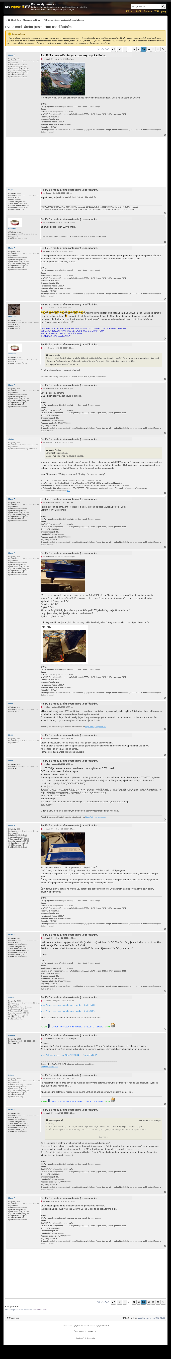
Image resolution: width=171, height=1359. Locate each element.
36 (158, 49)
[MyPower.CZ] (17, 7)
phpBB (77, 1326)
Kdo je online (12, 1306)
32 (139, 49)
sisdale (11, 439)
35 (153, 49)
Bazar (147, 11)
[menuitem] (44, 20)
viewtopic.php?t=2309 (49, 1067)
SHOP (138, 11)
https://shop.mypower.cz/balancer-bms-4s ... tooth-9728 (68, 1005)
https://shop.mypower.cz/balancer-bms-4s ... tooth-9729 (68, 1011)
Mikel (10, 704)
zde (68, 491)
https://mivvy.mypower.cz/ (95, 726)
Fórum (129, 11)
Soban (11, 997)
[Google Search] (163, 6)
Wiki (156, 11)
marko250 (12, 317)
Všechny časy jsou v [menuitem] (151, 1318)
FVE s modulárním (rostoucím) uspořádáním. (39, 27)
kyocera (11, 1035)
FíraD (10, 735)
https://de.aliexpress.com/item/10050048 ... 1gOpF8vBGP (69, 1055)
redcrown (12, 228)
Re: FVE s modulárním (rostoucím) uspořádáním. (73, 55)
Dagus (11, 190)
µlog (163, 11)
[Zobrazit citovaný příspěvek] (62, 1120)
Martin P (11, 55)
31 (134, 49)
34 (149, 49)
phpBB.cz (92, 1331)
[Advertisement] (85, 162)
